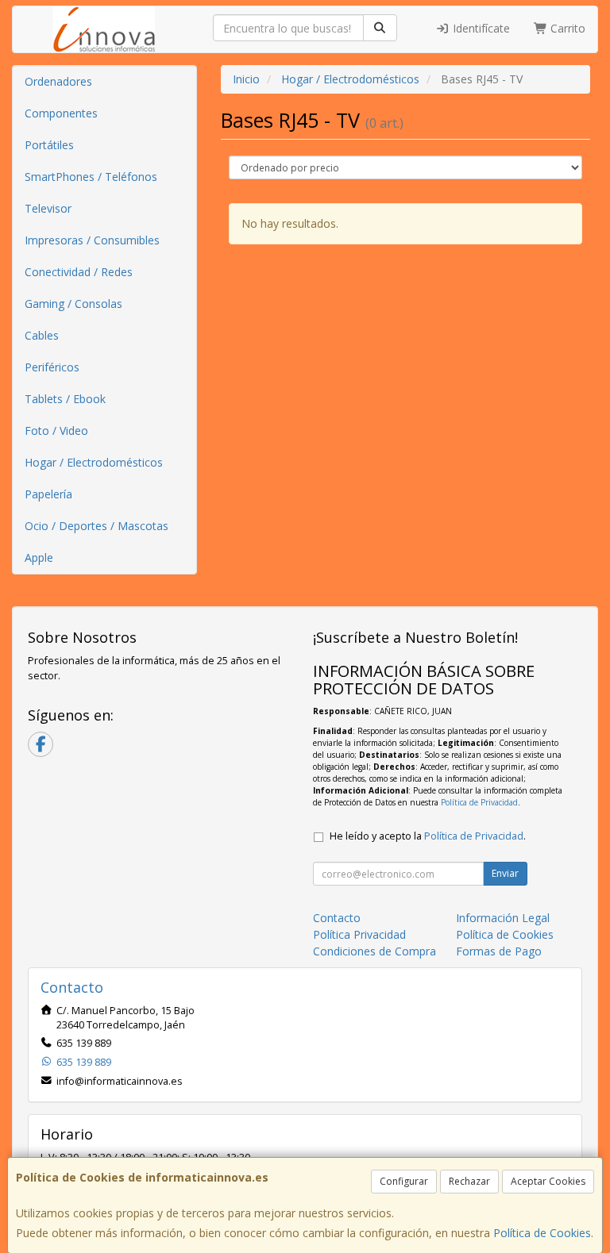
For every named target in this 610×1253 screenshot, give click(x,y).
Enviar (505, 873)
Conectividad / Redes (79, 271)
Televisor (48, 208)
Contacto (337, 917)
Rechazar (469, 1181)
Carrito (566, 28)
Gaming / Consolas (73, 303)
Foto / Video (56, 430)
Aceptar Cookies (548, 1181)
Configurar (404, 1181)
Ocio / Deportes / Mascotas (96, 525)
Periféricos (52, 367)
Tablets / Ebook (65, 398)
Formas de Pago (499, 951)
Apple (39, 557)
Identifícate (480, 28)
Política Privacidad (359, 934)
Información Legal (503, 917)
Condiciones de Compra (374, 951)
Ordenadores (58, 81)
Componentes (61, 113)
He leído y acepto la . (428, 836)
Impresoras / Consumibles (92, 240)
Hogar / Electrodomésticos (94, 462)
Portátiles (49, 144)
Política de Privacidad (479, 802)
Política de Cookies (542, 1232)
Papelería (48, 494)
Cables (42, 335)
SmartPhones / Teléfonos (91, 176)
